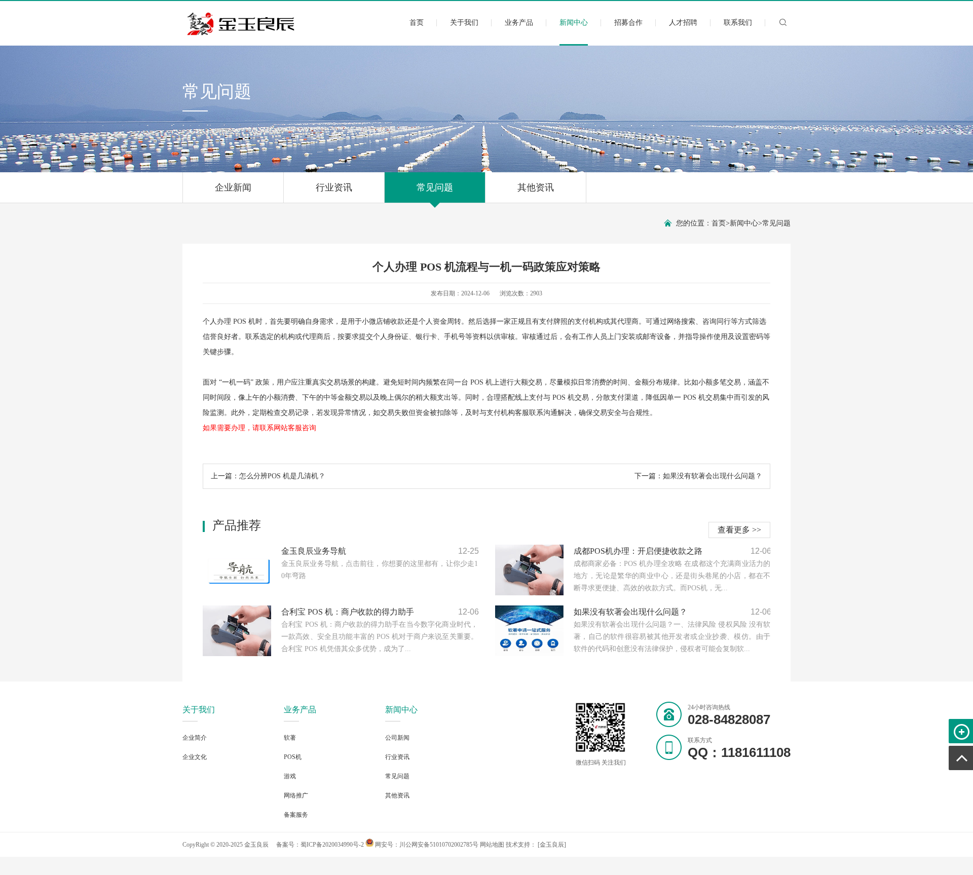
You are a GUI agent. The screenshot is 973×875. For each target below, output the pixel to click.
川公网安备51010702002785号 (438, 844)
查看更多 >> (739, 529)
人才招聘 (683, 22)
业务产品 (519, 22)
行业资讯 (334, 187)
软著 (290, 737)
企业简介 (194, 737)
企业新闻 (233, 187)
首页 (416, 22)
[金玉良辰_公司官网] (241, 33)
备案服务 (296, 814)
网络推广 (296, 795)
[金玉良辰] (552, 844)
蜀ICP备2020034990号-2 (332, 844)
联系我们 (738, 22)
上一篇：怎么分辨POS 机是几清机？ (268, 476)
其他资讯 (535, 187)
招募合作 (628, 22)
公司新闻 (397, 737)
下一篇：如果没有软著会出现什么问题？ (698, 476)
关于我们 (464, 22)
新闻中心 (573, 22)
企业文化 (194, 756)
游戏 (290, 776)
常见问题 (435, 187)
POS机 (293, 756)
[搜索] (783, 26)
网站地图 (492, 844)
